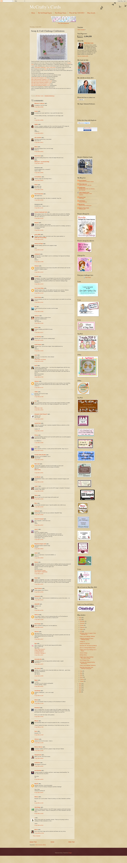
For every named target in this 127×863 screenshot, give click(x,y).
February (82, 679)
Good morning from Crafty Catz (85, 185)
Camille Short (38, 423)
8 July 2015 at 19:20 (39, 813)
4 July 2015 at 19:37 (39, 664)
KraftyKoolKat (82, 187)
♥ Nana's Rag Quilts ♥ (39, 650)
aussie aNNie (37, 234)
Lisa (35, 401)
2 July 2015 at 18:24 (39, 419)
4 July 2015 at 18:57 (39, 655)
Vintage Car (82, 641)
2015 (80, 619)
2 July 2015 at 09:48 (39, 172)
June (81, 671)
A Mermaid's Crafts (39, 408)
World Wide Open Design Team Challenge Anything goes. (86, 668)
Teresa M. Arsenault (39, 518)
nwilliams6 (37, 511)
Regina (36, 680)
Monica (36, 829)
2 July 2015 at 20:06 (39, 442)
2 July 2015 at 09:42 (39, 163)
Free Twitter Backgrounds (63, 23)
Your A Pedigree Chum (84, 660)
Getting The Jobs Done (85, 643)
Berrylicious (82, 204)
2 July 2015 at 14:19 (39, 293)
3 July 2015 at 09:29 (39, 557)
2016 (80, 617)
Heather (36, 124)
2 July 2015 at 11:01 (39, 207)
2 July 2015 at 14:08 (39, 261)
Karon (36, 731)
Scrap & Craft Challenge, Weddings (87, 636)
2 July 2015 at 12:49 (39, 230)
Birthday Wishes (83, 654)
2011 (80, 690)
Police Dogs (81, 198)
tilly (35, 306)
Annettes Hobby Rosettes (40, 454)
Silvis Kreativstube (39, 193)
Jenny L (36, 529)
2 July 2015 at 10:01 (39, 189)
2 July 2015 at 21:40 (39, 482)
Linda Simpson (38, 344)
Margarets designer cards (40, 543)
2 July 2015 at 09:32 (39, 151)
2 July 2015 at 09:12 (39, 133)
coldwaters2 (37, 254)
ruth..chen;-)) (37, 668)
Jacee (36, 355)
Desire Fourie (38, 155)
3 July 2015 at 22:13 (39, 599)
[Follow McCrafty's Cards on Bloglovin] (83, 123)
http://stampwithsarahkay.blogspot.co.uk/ (40, 83)
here (45, 69)
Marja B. (36, 783)
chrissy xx (37, 315)
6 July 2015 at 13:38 (39, 742)
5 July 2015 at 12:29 (39, 703)
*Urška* (36, 391)
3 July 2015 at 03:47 (39, 525)
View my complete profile (82, 56)
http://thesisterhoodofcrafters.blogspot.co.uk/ (41, 80)
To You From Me (82, 209)
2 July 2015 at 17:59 (39, 396)
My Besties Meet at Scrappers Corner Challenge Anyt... (88, 634)
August (81, 629)
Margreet (37, 222)
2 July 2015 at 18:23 (39, 409)
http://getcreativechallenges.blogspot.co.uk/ (41, 82)
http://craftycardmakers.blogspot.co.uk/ (40, 79)
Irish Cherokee (38, 770)
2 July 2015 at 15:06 (39, 323)
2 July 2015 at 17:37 (39, 387)
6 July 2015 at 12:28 (39, 734)
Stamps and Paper (39, 243)
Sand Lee (37, 614)
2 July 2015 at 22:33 (39, 506)
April (81, 675)
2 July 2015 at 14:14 (39, 284)
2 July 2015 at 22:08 (39, 491)
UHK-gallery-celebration (40, 67)
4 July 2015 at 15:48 (39, 619)
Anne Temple (37, 623)
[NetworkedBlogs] (87, 128)
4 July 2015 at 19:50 (39, 676)
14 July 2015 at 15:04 (39, 833)
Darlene (36, 562)
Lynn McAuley (38, 336)
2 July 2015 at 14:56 (39, 311)
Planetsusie (37, 707)
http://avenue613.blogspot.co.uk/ (38, 77)
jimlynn (36, 327)
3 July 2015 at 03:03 (39, 514)
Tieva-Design (37, 690)
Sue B (36, 365)
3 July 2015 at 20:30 (39, 592)
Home (33, 13)
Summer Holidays (83, 652)
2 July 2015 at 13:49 (39, 249)
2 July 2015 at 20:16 (39, 450)
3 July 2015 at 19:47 (39, 584)
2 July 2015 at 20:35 (39, 459)
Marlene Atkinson (38, 747)
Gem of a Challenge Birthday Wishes (88, 647)
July (81, 631)
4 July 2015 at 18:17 (39, 639)
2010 (80, 692)
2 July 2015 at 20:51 (39, 472)
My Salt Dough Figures (45, 13)
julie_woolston (38, 137)
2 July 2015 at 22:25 (39, 499)
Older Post (71, 842)
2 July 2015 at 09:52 (39, 180)
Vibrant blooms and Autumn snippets (86, 181)
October (82, 625)
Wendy (36, 146)
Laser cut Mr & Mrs (50, 67)
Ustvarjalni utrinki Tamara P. (41, 414)
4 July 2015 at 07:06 (39, 610)
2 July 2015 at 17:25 (39, 377)
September (82, 627)
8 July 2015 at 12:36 (39, 803)
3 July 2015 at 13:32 (39, 573)
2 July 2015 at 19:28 (39, 430)
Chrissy (36, 435)
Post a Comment (36, 835)
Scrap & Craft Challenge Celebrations (88, 665)
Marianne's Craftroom (39, 103)
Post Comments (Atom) (41, 844)
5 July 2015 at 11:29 (39, 695)
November (82, 623)
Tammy (36, 495)
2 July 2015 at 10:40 (39, 200)
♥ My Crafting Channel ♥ (40, 649)
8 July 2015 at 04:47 (39, 792)
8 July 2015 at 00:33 (39, 779)
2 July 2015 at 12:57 (39, 239)
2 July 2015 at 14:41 (39, 302)
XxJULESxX (37, 762)
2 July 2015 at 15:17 (39, 332)
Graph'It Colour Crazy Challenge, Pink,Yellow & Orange (87, 657)
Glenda (36, 699)
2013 (80, 685)
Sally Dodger (37, 807)
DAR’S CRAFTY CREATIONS (41, 571)
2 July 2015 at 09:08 (39, 107)
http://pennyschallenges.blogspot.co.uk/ (40, 85)
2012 (80, 688)
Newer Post (33, 842)
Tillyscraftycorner (83, 184)
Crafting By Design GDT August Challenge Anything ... (86, 639)
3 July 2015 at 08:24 (39, 548)
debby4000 (37, 604)
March (81, 677)
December (82, 621)
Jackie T (36, 486)
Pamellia (37, 276)
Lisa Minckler (38, 477)
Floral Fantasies (82, 180)
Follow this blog (87, 130)
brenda (36, 111)
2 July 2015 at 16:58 (39, 361)
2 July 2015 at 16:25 (39, 340)
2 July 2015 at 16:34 (39, 350)
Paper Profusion (38, 588)
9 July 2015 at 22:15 (39, 825)
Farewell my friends (83, 202)
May (81, 673)
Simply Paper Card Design (40, 359)
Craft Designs (82, 200)
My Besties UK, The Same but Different (88, 645)
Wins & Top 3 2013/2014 (76, 13)
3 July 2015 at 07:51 (39, 539)
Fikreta (36, 184)
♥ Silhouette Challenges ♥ (40, 653)
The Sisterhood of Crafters (40, 570)
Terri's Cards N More (39, 288)
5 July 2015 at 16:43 (39, 716)
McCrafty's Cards (45, 7)
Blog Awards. (91, 13)
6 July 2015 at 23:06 (39, 750)
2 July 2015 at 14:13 (39, 272)
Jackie (36, 553)
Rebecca (36, 796)
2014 (80, 683)
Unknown (37, 265)
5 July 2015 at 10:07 (39, 686)
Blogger (70, 852)
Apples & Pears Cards (84, 208)
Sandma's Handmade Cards (41, 212)
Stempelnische (38, 754)
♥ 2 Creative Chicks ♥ (39, 651)
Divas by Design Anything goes (85, 205)
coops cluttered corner (84, 192)
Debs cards (37, 463)
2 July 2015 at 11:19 (39, 218)
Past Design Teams (60, 13)
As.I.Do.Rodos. (38, 176)
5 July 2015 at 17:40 (39, 727)
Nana (36, 643)
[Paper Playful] (87, 277)
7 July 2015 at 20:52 (39, 766)
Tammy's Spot (82, 197)
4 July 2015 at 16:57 (39, 627)
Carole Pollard (38, 297)
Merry (36, 503)
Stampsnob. (37, 596)
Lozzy (36, 446)
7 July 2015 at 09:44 (39, 758)
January (82, 681)
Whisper (36, 720)
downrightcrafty (38, 659)
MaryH (36, 578)
